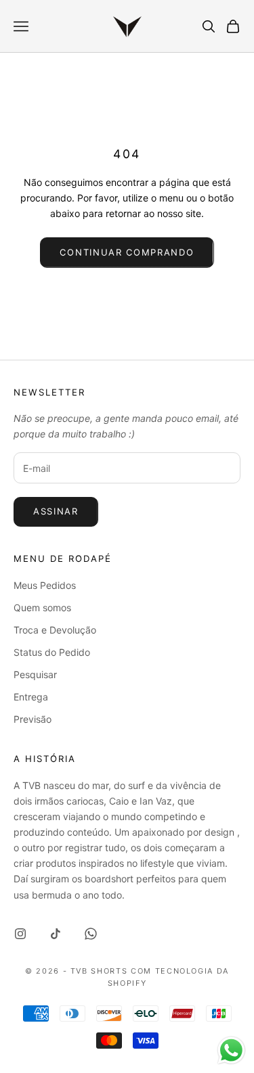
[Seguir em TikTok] (55, 933)
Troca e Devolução (55, 630)
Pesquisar (35, 674)
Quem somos (42, 607)
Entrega (31, 696)
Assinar (56, 511)
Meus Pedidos (45, 585)
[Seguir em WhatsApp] (91, 933)
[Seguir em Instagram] (20, 933)
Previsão (32, 719)
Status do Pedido (52, 652)
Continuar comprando (127, 252)
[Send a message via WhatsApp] (231, 1050)
